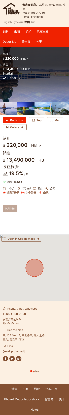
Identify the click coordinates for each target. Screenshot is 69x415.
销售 (6, 31)
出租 (17, 31)
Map (57, 120)
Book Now (16, 120)
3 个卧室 (31, 192)
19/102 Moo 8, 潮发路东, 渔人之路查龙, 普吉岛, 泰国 (24, 334)
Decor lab (9, 41)
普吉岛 (26, 41)
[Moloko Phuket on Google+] (18, 358)
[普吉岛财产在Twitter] (12, 358)
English (7, 22)
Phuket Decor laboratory (21, 399)
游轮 (28, 31)
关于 (39, 41)
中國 (27, 22)
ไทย (33, 22)
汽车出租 (43, 31)
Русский (18, 22)
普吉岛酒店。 (30, 4)
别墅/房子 (13, 192)
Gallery (14, 127)
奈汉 (46, 192)
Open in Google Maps (21, 238)
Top (39, 120)
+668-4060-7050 (33, 12)
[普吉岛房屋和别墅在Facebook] (5, 358)
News (34, 409)
